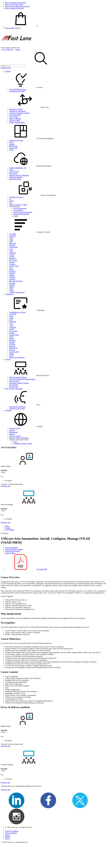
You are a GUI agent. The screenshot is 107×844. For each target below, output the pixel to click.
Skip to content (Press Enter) (14, 8)
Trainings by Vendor (16, 109)
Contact (17, 49)
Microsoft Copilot (15, 179)
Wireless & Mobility (15, 177)
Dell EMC (12, 258)
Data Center (13, 173)
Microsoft (12, 272)
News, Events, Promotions (14, 389)
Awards (11, 430)
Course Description (11, 547)
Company (8, 410)
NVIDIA (12, 277)
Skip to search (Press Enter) (14, 4)
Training (8, 71)
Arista (11, 238)
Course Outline (10, 553)
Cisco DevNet (18, 210)
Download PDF (41, 569)
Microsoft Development (21, 214)
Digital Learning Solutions (18, 377)
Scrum (11, 150)
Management (13, 432)
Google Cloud (14, 266)
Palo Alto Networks (15, 281)
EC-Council (13, 260)
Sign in (7, 839)
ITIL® (11, 142)
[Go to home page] (16, 46)
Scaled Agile (13, 148)
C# (10, 199)
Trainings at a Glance (16, 140)
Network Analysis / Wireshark (19, 175)
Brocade (12, 245)
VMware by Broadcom (17, 292)
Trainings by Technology (17, 111)
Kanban (11, 144)
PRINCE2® (13, 146)
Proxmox (12, 283)
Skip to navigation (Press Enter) (15, 2)
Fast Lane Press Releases (17, 407)
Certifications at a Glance (17, 312)
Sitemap (7, 837)
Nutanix (12, 275)
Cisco (11, 249)
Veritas (11, 290)
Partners (12, 434)
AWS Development (19, 208)
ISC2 (11, 268)
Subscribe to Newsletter (17, 408)
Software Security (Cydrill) (18, 205)
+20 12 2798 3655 (7, 49)
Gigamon (12, 264)
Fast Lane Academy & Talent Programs (22, 379)
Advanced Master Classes (17, 89)
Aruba (11, 239)
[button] (17, 28)
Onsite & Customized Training (19, 113)
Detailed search (6, 68)
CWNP (11, 255)
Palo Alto (12, 346)
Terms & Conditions (11, 831)
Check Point (13, 247)
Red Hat (12, 285)
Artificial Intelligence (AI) (17, 168)
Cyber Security (14, 171)
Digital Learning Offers (17, 122)
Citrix (11, 251)
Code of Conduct (15, 436)
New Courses (13, 117)
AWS (11, 241)
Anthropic (12, 236)
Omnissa (12, 279)
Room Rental (13, 385)
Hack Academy (14, 381)
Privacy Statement (11, 833)
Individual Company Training (19, 383)
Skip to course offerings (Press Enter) (17, 6)
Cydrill (11, 256)
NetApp (12, 273)
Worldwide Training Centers (22, 443)
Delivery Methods (15, 119)
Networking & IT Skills (17, 91)
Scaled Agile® (14, 352)
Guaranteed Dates (15, 115)
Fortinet (11, 262)
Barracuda (12, 243)
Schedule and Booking (12, 551)
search (3, 66)
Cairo (15, 441)
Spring (15, 216)
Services (8, 359)
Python (11, 201)
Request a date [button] (5, 486)
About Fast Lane (14, 428)
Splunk (11, 287)
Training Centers (14, 120)
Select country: (10, 28)
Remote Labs (13, 387)
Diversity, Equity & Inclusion (19, 438)
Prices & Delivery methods (14, 549)
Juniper (11, 270)
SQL (10, 203)
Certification (9, 294)
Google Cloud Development (22, 212)
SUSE (11, 288)
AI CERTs (12, 234)
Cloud (11, 170)
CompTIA (12, 253)
